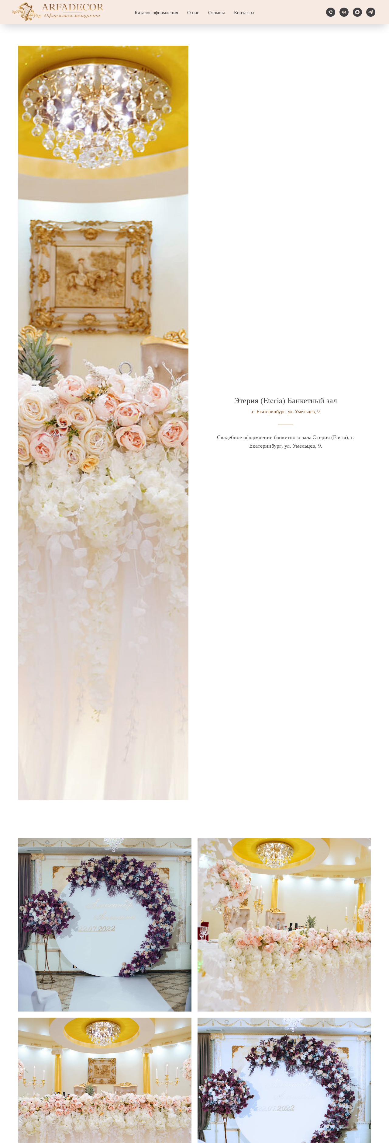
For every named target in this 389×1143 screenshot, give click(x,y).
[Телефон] (330, 12)
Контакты (244, 12)
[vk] (344, 12)
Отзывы (216, 12)
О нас (193, 12)
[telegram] (370, 12)
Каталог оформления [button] (156, 12)
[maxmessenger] (357, 12)
